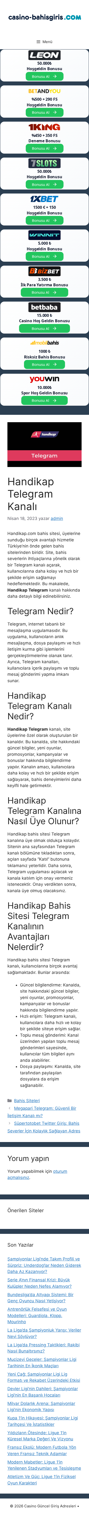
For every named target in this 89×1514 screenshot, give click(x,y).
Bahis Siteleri (27, 1100)
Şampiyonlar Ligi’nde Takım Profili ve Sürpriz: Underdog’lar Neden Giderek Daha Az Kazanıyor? (44, 1265)
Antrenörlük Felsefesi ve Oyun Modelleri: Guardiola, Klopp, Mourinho (37, 1315)
